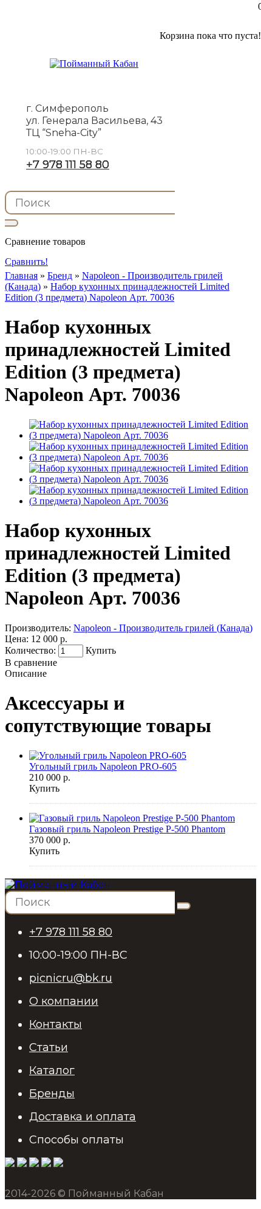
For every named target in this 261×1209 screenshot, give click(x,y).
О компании (63, 1001)
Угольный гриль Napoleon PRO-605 (103, 766)
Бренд (59, 275)
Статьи (48, 1047)
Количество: (31, 650)
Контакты (55, 1024)
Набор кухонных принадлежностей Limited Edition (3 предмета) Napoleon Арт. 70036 (117, 292)
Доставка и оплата (82, 1116)
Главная (21, 275)
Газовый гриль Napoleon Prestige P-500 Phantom (127, 829)
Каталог (52, 1070)
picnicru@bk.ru (70, 978)
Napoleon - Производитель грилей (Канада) (163, 628)
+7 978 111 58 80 (67, 164)
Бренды (52, 1093)
